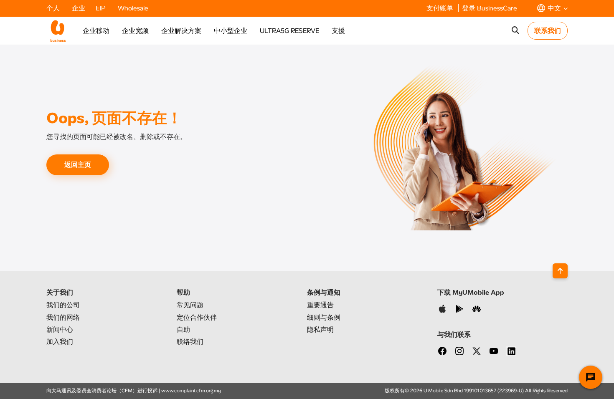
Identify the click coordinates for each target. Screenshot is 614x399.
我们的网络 (63, 317)
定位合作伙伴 (197, 317)
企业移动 (96, 31)
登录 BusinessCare (489, 8)
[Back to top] (560, 270)
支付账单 (440, 8)
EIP (101, 8)
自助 (183, 329)
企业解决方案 (181, 31)
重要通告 (320, 305)
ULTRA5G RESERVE (289, 31)
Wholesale (133, 8)
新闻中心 (59, 329)
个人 (53, 8)
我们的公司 (63, 305)
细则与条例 (323, 317)
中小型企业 (230, 31)
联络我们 (190, 342)
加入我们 (59, 342)
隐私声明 (320, 329)
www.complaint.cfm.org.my (191, 391)
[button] (552, 8)
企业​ (78, 8)
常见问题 (190, 305)
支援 (338, 31)
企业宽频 (135, 31)
